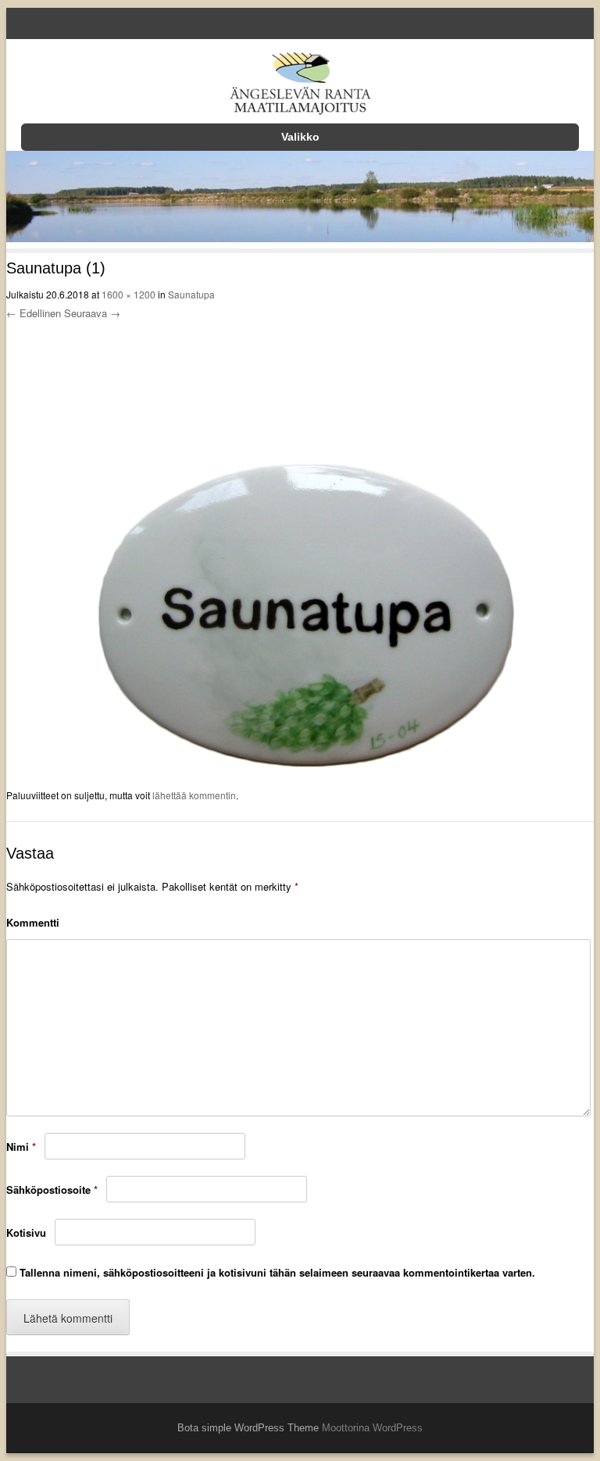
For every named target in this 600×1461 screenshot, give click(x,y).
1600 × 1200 (128, 294)
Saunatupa (191, 294)
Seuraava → (92, 312)
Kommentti (32, 922)
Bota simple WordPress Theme (248, 1428)
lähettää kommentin (194, 795)
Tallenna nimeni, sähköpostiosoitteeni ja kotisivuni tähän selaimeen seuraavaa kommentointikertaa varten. (277, 1272)
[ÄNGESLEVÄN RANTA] (299, 86)
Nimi (21, 1146)
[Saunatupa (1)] (300, 776)
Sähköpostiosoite (52, 1189)
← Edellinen (33, 312)
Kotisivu (26, 1232)
